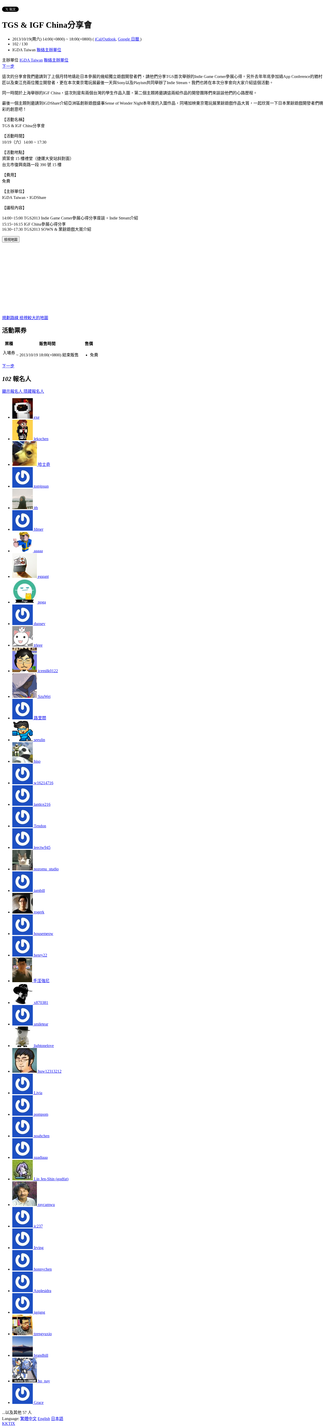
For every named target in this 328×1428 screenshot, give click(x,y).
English (44, 1418)
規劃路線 (10, 318)
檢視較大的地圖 (33, 318)
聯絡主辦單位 (49, 50)
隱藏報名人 (34, 391)
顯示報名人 (13, 391)
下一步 (8, 66)
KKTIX (8, 1423)
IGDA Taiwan (31, 60)
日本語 (57, 1418)
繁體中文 (28, 1418)
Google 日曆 (129, 39)
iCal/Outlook (105, 39)
